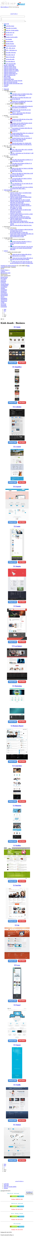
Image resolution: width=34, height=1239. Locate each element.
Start (5, 309)
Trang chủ (6, 23)
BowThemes (4, 278)
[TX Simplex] (17, 599)
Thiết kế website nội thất (10, 68)
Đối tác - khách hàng (9, 65)
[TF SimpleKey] (17, 400)
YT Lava (17, 965)
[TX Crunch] (17, 480)
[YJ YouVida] (17, 918)
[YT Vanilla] (17, 1118)
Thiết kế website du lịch (10, 72)
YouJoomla (3, 305)
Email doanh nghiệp (9, 79)
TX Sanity (17, 526)
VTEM (2, 302)
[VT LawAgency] (17, 679)
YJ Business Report (17, 726)
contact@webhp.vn (14, 13)
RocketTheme (4, 295)
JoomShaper (4, 292)
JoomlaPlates (4, 287)
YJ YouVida (17, 885)
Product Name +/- (5, 270)
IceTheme (3, 282)
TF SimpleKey (17, 367)
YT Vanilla (17, 1085)
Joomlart (3, 288)
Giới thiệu (6, 1183)
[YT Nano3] (17, 1038)
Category (3, 271)
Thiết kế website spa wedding (11, 70)
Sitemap (6, 1188)
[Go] (1, 18)
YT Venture (17, 1124)
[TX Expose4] (17, 519)
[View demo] (22, 364)
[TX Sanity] (17, 559)
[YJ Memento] (17, 839)
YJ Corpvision (17, 766)
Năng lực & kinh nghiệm (10, 1186)
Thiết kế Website (8, 190)
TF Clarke (17, 327)
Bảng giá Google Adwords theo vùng (13, 83)
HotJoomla (3, 281)
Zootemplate (4, 306)
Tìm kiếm (6, 85)
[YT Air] (17, 958)
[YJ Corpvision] (17, 799)
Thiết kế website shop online (11, 69)
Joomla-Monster (5, 284)
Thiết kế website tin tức (9, 75)
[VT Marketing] (17, 719)
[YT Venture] (17, 1158)
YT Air (17, 925)
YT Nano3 (17, 1005)
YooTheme (3, 304)
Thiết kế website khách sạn (10, 73)
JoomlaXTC (4, 291)
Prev (5, 310)
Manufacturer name (5, 272)
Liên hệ (6, 86)
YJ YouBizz (17, 845)
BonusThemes (4, 277)
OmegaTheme (4, 294)
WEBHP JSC (4, 265)
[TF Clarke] (17, 360)
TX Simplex (17, 566)
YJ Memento (17, 805)
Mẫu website (7, 76)
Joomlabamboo (4, 285)
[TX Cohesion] (17, 440)
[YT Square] (17, 1078)
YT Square (17, 1045)
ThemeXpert (4, 301)
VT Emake (17, 606)
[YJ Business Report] (17, 759)
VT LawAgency (17, 646)
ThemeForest (4, 299)
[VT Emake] (17, 639)
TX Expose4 (17, 486)
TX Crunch (17, 446)
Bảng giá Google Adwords (10, 82)
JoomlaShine (4, 289)
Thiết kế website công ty (10, 66)
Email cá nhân (7, 77)
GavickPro (3, 280)
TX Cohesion (17, 407)
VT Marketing (17, 686)
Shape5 (2, 296)
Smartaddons (4, 298)
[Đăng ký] (12, 364)
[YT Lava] (17, 998)
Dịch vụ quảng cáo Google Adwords (13, 80)
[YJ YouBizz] (17, 878)
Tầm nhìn (6, 1185)
